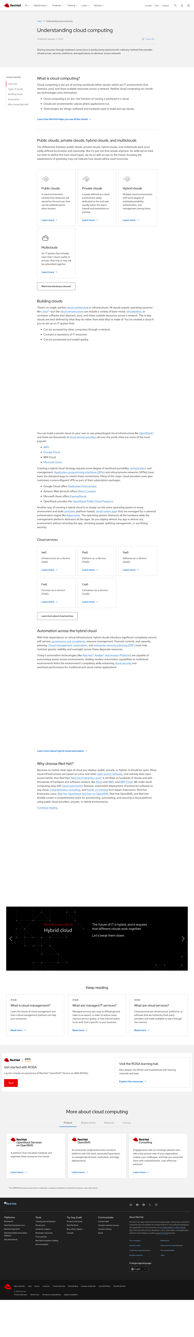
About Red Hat (19, 1286)
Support (165, 5)
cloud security (123, 663)
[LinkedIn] (131, 1205)
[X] (150, 1205)
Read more (16, 1030)
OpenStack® (146, 433)
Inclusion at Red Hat (88, 1286)
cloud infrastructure (71, 311)
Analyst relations (136, 1255)
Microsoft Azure (52, 462)
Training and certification (46, 1221)
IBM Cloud (126, 782)
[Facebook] (143, 1205)
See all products (10, 1239)
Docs (157, 5)
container (69, 511)
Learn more (47, 220)
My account (40, 1225)
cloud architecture (77, 307)
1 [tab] (89, 972)
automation (80, 645)
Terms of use (34, 1295)
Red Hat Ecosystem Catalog (47, 1240)
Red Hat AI (8, 1221)
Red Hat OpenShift (12, 1229)
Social (100, 1233)
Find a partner (41, 1237)
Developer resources (44, 1233)
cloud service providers (83, 437)
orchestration (138, 468)
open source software (109, 774)
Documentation (42, 1244)
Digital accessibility (71, 1295)
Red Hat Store (72, 1225)
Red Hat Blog (73, 1286)
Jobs (162, 1255)
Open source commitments (171, 1245)
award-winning (162, 1233)
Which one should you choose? (56, 286)
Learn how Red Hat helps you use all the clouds (62, 119)
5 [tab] (105, 972)
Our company (134, 1240)
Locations (46, 1286)
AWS (46, 447)
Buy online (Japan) (74, 1229)
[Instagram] (156, 1205)
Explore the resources (131, 1081)
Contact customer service (108, 1225)
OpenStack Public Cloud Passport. (93, 501)
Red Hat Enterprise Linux (14, 1225)
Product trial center (75, 1221)
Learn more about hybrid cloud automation (60, 750)
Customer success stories (139, 1250)
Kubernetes (73, 515)
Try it (10, 1083)
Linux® (45, 311)
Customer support (43, 1229)
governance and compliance (68, 641)
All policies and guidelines (51, 1295)
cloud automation (72, 786)
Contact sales (103, 1221)
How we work (134, 1245)
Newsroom (164, 1240)
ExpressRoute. (78, 496)
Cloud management (60, 645)
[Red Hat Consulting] (158, 1141)
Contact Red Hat (59, 1286)
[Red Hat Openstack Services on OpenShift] (36, 1142)
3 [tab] (97, 972)
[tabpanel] (97, 939)
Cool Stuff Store (104, 1286)
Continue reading (47, 807)
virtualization (133, 311)
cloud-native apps (106, 511)
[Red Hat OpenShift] (97, 1141)
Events (37, 1286)
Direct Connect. (87, 491)
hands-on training (97, 790)
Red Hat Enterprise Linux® (86, 778)
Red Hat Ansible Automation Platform (15, 1234)
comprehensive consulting (65, 790)
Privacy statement (20, 1295)
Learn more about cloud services (57, 616)
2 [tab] (93, 972)
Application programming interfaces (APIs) (79, 472)
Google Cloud (51, 452)
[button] (148, 39)
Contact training (104, 1229)
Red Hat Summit (120, 1286)
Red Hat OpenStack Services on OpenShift (83, 793)
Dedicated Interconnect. (82, 486)
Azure (99, 782)
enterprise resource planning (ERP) (114, 645)
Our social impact (167, 1250)
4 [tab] (101, 972)
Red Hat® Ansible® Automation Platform (106, 655)
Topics (40, 21)
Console (148, 5)
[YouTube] (137, 1205)
